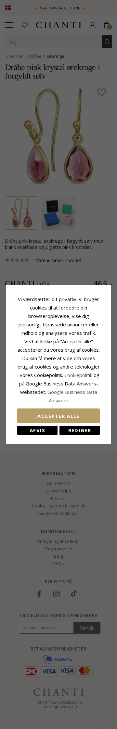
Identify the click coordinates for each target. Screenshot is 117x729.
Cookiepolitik (78, 375)
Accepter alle (58, 416)
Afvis (38, 430)
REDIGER (79, 430)
